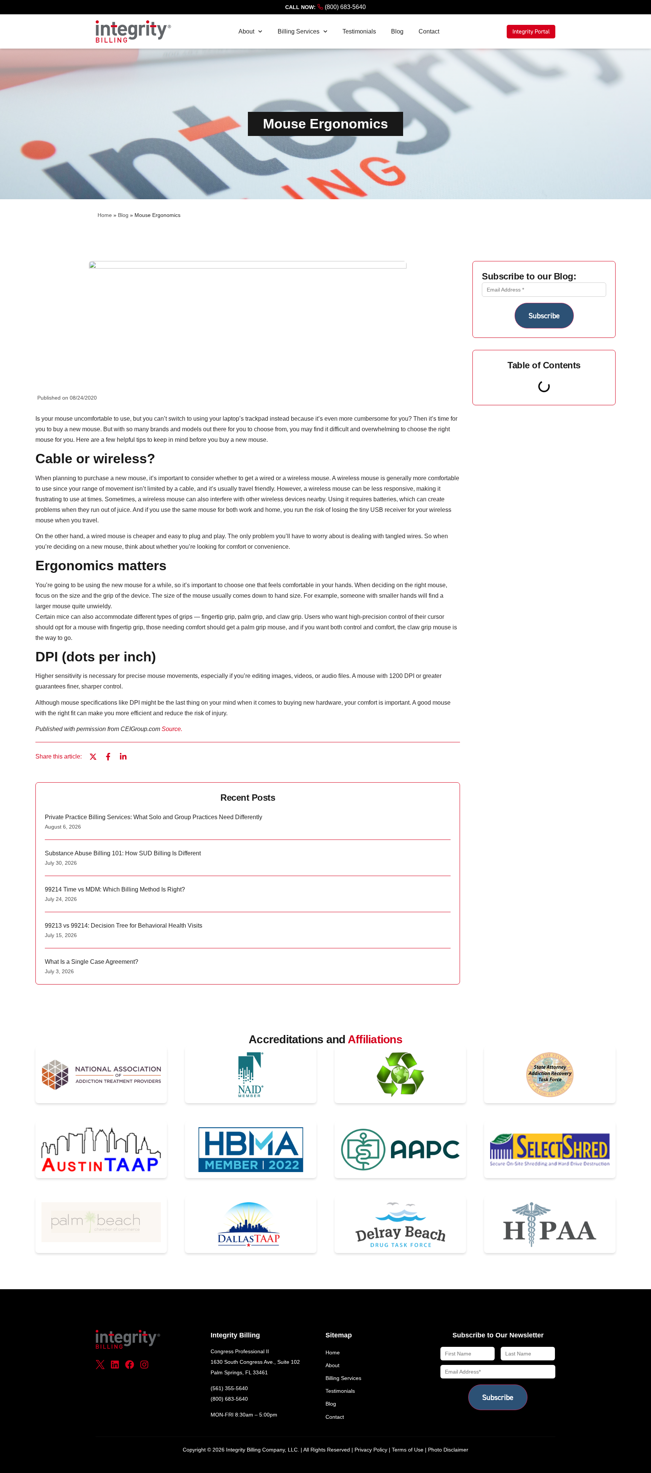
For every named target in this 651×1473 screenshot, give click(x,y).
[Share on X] (93, 756)
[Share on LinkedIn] (123, 756)
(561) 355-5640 (229, 1388)
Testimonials (359, 31)
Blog (397, 31)
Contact (429, 31)
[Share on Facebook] (108, 756)
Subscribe (544, 316)
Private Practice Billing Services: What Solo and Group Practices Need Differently (153, 817)
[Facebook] (129, 1364)
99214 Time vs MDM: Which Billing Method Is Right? (115, 889)
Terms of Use (407, 1450)
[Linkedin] (114, 1364)
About (246, 31)
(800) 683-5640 (344, 7)
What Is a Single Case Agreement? (91, 962)
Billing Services (298, 31)
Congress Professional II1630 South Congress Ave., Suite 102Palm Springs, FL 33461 (255, 1361)
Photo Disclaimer (448, 1450)
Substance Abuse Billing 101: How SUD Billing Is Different (123, 853)
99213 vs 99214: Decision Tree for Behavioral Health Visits (123, 925)
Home (105, 215)
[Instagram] (144, 1364)
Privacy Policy (371, 1450)
